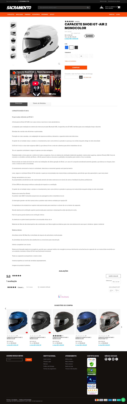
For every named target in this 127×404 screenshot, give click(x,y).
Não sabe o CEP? (87, 77)
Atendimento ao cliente (114, 1)
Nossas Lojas (47, 361)
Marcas (45, 364)
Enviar (29, 359)
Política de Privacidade (25, 399)
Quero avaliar (113, 276)
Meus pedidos (109, 8)
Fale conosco (69, 364)
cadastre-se (113, 6)
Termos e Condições (11, 399)
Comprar (75, 67)
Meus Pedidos (69, 361)
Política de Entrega (48, 366)
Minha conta (68, 359)
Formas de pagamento (49, 368)
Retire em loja (69, 366)
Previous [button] (5, 309)
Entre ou (107, 6)
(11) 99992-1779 (24, 1)
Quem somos (47, 359)
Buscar (88, 7)
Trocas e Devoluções (71, 368)
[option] (17, 327)
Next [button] (121, 327)
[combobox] (116, 282)
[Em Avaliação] (91, 382)
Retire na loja (103, 1)
